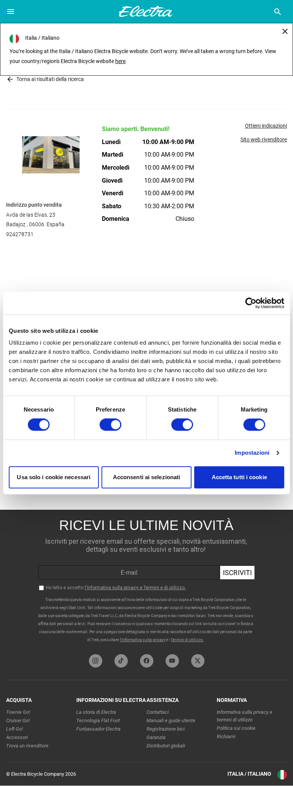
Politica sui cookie (236, 728)
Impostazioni (252, 453)
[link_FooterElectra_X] (197, 661)
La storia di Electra (96, 712)
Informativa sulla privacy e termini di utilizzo (244, 716)
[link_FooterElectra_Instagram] (95, 661)
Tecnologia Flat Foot (98, 720)
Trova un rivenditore (27, 746)
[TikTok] (121, 661)
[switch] (110, 425)
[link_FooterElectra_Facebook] (146, 661)
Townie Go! (18, 712)
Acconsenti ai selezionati (146, 477)
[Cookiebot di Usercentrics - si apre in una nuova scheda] (250, 303)
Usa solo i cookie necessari (53, 477)
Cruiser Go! (18, 720)
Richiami (226, 736)
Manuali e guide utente (170, 720)
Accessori (17, 737)
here (120, 61)
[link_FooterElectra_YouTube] (172, 661)
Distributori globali (165, 746)
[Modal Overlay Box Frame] (146, 580)
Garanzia (156, 737)
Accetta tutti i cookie (239, 477)
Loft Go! (14, 729)
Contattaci (157, 712)
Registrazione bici (165, 729)
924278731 (20, 234)
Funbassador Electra (98, 729)
